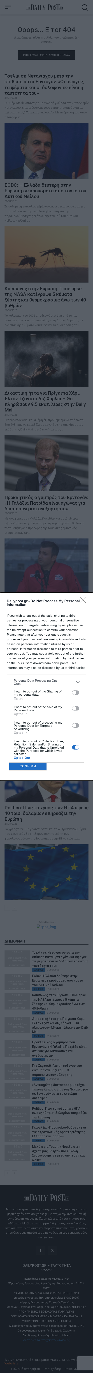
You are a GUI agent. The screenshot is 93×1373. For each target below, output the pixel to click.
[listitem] (46, 682)
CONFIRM (28, 766)
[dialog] (46, 687)
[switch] (75, 692)
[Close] (84, 601)
